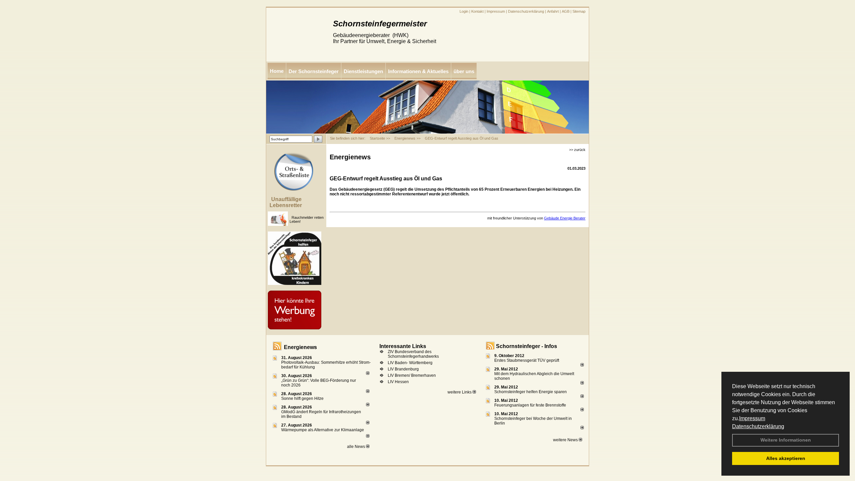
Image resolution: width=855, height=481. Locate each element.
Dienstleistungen (363, 71)
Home (277, 71)
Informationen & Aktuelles (418, 71)
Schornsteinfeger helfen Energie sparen (530, 391)
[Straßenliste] (324, 155)
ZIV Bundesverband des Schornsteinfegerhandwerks (413, 354)
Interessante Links (402, 346)
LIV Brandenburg (403, 369)
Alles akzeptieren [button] (785, 458)
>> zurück (577, 150)
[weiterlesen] (367, 373)
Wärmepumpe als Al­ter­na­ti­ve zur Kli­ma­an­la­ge (322, 430)
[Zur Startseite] (296, 59)
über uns (464, 71)
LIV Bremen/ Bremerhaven (412, 375)
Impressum (752, 418)
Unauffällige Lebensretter (286, 202)
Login (464, 11)
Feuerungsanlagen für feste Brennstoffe (530, 405)
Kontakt (477, 11)
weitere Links (460, 392)
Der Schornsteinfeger (314, 71)
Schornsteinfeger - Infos (526, 346)
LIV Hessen (398, 381)
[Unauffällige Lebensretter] (290, 214)
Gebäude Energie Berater (564, 218)
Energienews (300, 347)
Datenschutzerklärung (758, 426)
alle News (356, 446)
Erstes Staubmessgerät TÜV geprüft (526, 360)
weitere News (566, 440)
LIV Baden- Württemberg (410, 362)
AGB (565, 11)
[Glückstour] (324, 234)
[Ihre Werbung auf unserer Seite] (324, 293)
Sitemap (578, 11)
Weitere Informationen (785, 440)
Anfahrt (553, 11)
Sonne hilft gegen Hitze (302, 398)
